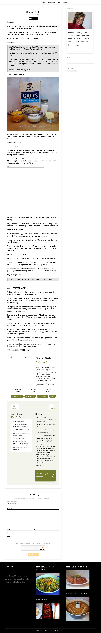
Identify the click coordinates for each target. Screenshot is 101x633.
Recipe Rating (12, 501)
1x (11, 416)
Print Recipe (34, 18)
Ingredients (15, 408)
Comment (11, 508)
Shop (59, 2)
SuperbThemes (61, 630)
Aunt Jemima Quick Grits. (23, 163)
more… (76, 45)
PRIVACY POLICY (9, 566)
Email (36, 529)
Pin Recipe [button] (51, 384)
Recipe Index (51, 2)
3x (17, 416)
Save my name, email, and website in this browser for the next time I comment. (33, 543)
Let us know (39, 476)
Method (53, 408)
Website (10, 536)
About (44, 2)
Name (9, 529)
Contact (65, 2)
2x (14, 416)
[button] (37, 362)
